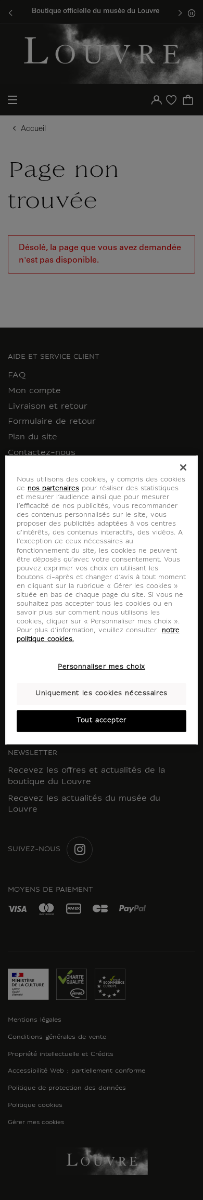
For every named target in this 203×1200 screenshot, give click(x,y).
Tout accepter (101, 721)
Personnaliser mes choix (101, 667)
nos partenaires (53, 489)
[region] (101, 600)
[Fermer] (183, 467)
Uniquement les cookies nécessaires (101, 693)
